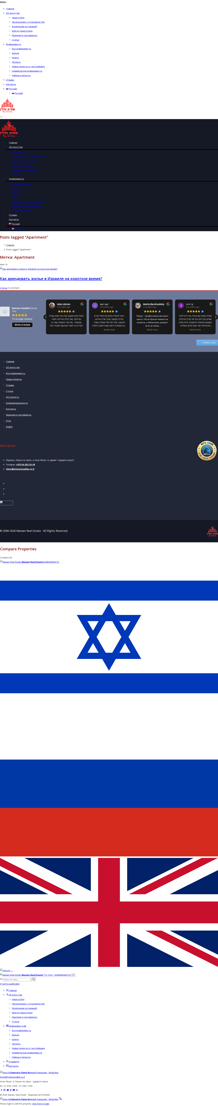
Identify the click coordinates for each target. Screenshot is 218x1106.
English (9, 426)
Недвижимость (13, 44)
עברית (8, 420)
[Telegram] (7, 1090)
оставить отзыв (208, 342)
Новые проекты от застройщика (28, 66)
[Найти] (33, 979)
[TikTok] (10, 1090)
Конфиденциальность (17, 403)
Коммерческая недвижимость (27, 71)
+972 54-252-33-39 (25, 464)
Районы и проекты (21, 75)
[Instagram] (4, 1090)
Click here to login (40, 1103)
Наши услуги (18, 17)
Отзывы (10, 79)
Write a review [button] (22, 324)
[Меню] (12, 971)
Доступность (12, 397)
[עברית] (109, 708)
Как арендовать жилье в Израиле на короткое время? (51, 278)
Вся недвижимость (21, 48)
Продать (16, 62)
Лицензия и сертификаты (24, 35)
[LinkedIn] (17, 1090)
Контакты (11, 84)
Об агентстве (13, 13)
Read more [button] (109, 329)
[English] (109, 966)
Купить (15, 57)
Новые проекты (14, 379)
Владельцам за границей (24, 26)
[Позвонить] (60, 1099)
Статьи (15, 39)
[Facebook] (1, 1090)
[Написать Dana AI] (5, 970)
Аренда (15, 53)
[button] (215, 317)
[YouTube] (14, 1090)
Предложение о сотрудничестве (28, 22)
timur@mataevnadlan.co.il (20, 469)
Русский (9, 983)
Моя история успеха (22, 31)
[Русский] (109, 855)
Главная (10, 8)
